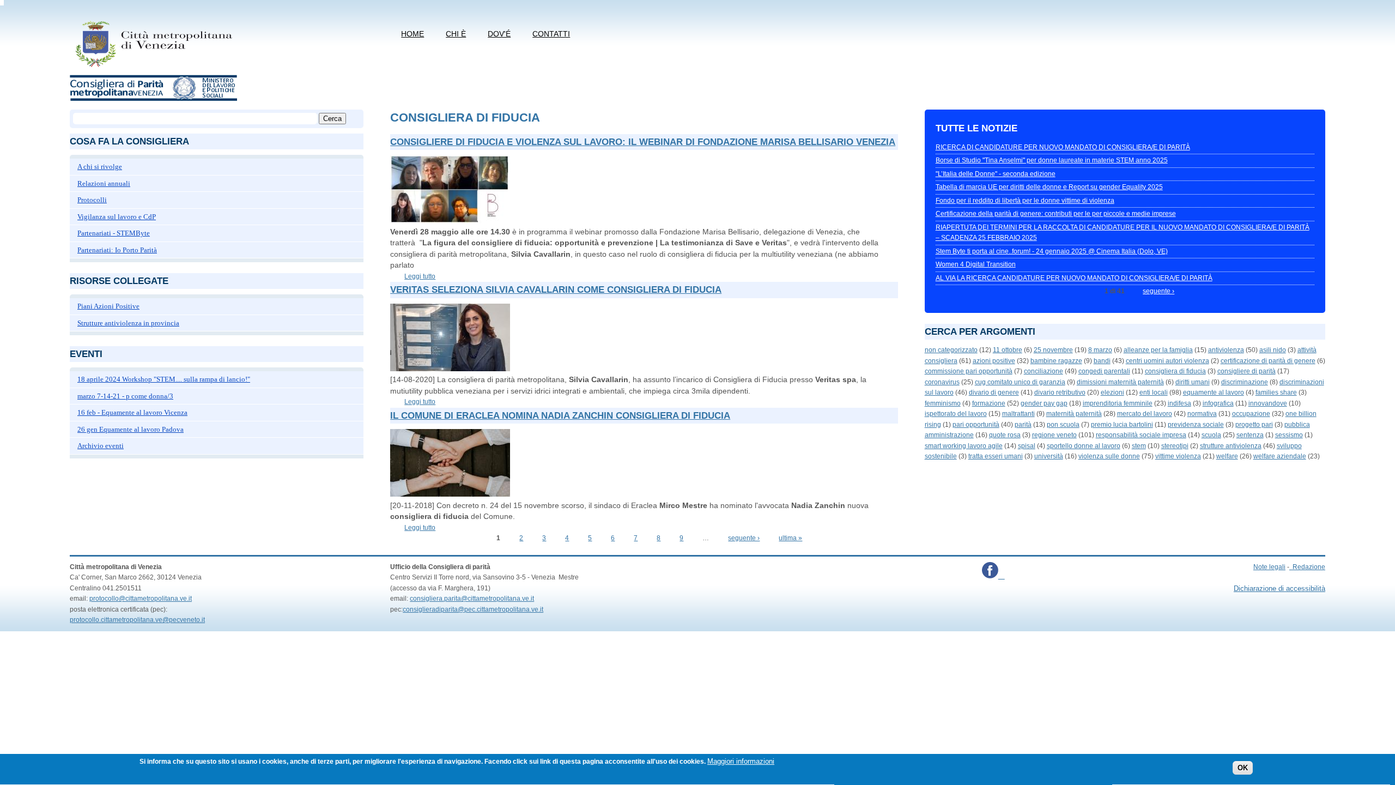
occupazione (1251, 414)
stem (1139, 446)
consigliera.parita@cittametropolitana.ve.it (472, 598)
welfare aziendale (1279, 456)
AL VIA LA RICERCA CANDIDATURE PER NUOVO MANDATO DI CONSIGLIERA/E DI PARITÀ (1074, 278)
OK (1243, 768)
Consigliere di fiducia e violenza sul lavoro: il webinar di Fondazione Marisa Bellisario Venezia (642, 142)
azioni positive (994, 361)
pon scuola (1063, 424)
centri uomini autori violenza (1167, 361)
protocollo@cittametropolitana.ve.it (140, 598)
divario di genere (994, 392)
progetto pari (1254, 424)
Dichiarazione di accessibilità (1279, 588)
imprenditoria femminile (1118, 403)
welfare (1227, 456)
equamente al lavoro (1213, 392)
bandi (1102, 361)
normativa (1202, 414)
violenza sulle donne (1109, 456)
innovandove (1267, 403)
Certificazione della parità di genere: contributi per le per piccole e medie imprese (1056, 214)
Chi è (456, 33)
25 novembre (1053, 350)
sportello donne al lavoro (1083, 446)
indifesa (1179, 403)
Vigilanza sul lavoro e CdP (116, 217)
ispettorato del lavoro (956, 414)
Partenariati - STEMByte (113, 233)
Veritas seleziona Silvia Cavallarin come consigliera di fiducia (555, 290)
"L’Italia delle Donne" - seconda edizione (996, 174)
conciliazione (1043, 371)
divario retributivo (1059, 392)
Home (412, 33)
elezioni (1112, 392)
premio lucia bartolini (1122, 424)
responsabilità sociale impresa (1141, 435)
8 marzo (1100, 350)
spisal (1026, 446)
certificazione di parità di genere (1268, 361)
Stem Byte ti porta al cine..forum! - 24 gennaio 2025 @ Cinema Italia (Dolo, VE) (1052, 251)
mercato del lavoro (1144, 414)
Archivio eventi (100, 446)
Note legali (1269, 567)
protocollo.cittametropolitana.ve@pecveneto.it (137, 620)
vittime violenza (1178, 456)
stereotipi (1174, 446)
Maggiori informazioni (740, 761)
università (1048, 456)
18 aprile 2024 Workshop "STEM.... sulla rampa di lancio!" (163, 379)
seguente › (744, 538)
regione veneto (1054, 435)
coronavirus (942, 382)
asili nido (1272, 350)
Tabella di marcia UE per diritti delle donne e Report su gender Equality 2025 (1049, 187)
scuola (1211, 435)
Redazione (1309, 567)
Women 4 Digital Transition (976, 264)
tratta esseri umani (995, 456)
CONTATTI (551, 33)
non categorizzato (951, 350)
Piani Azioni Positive (108, 306)
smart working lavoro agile (964, 446)
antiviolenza (1226, 350)
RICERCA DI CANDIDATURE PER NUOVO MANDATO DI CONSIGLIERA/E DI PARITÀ (1063, 147)
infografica (1218, 403)
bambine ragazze (1056, 361)
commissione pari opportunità (968, 371)
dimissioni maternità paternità (1120, 382)
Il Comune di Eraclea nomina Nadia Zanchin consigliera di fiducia (560, 415)
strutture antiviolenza (1230, 446)
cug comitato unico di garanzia (1020, 382)
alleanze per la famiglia (1158, 350)
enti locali (1153, 392)
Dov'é (499, 33)
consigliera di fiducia (1175, 371)
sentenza (1250, 435)
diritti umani (1192, 382)
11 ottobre (1007, 350)
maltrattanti (1018, 414)
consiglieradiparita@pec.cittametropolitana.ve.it (473, 609)
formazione (988, 403)
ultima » (790, 538)
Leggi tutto (419, 276)
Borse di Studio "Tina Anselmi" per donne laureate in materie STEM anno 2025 (1052, 160)
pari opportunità (976, 424)
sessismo (1289, 435)
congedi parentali (1104, 371)
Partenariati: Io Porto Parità (117, 250)
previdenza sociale (1196, 424)
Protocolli (92, 200)
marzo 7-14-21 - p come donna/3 (125, 396)
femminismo (943, 403)
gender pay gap (1044, 403)
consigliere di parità (1246, 371)
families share (1276, 392)
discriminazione (1244, 382)
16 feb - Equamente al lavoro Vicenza (132, 412)
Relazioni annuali (103, 183)
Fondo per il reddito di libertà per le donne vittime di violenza (1025, 200)
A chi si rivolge (99, 166)
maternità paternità (1074, 414)
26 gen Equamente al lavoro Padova (130, 429)
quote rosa (1005, 435)
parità (1023, 424)
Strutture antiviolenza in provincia (128, 323)
